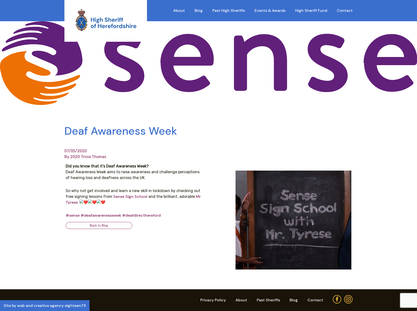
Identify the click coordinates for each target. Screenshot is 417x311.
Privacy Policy (213, 300)
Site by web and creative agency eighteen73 (45, 305)
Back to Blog (99, 225)
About (179, 10)
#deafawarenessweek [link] (101, 215)
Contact (345, 10)
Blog (199, 10)
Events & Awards (270, 10)
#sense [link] (73, 215)
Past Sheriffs (268, 300)
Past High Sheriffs (228, 10)
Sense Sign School (129, 196)
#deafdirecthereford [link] (141, 215)
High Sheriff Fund (311, 10)
